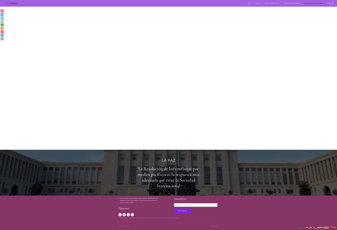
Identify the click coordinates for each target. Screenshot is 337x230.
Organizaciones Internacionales (313, 3)
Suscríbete (180, 199)
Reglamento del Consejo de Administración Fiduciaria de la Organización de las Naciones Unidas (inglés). (152, 125)
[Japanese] (325, 227)
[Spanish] (334, 227)
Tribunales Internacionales (291, 3)
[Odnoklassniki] (2, 28)
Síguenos (123, 208)
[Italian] (323, 227)
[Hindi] (321, 227)
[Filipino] (312, 227)
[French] (314, 227)
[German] (316, 227)
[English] (309, 227)
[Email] (2, 21)
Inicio (249, 3)
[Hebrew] (318, 227)
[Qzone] (2, 35)
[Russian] (332, 227)
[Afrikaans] (300, 227)
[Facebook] (2, 14)
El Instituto (257, 3)
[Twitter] (2, 18)
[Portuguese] (330, 227)
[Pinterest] (2, 11)
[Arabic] (302, 227)
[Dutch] (307, 227)
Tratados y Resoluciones (272, 3)
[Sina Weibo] (2, 32)
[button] (333, 3)
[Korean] (328, 227)
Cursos (329, 3)
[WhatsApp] (2, 25)
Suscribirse (182, 211)
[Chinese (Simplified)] (305, 227)
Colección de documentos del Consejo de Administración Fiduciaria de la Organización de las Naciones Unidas (154, 114)
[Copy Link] (2, 39)
